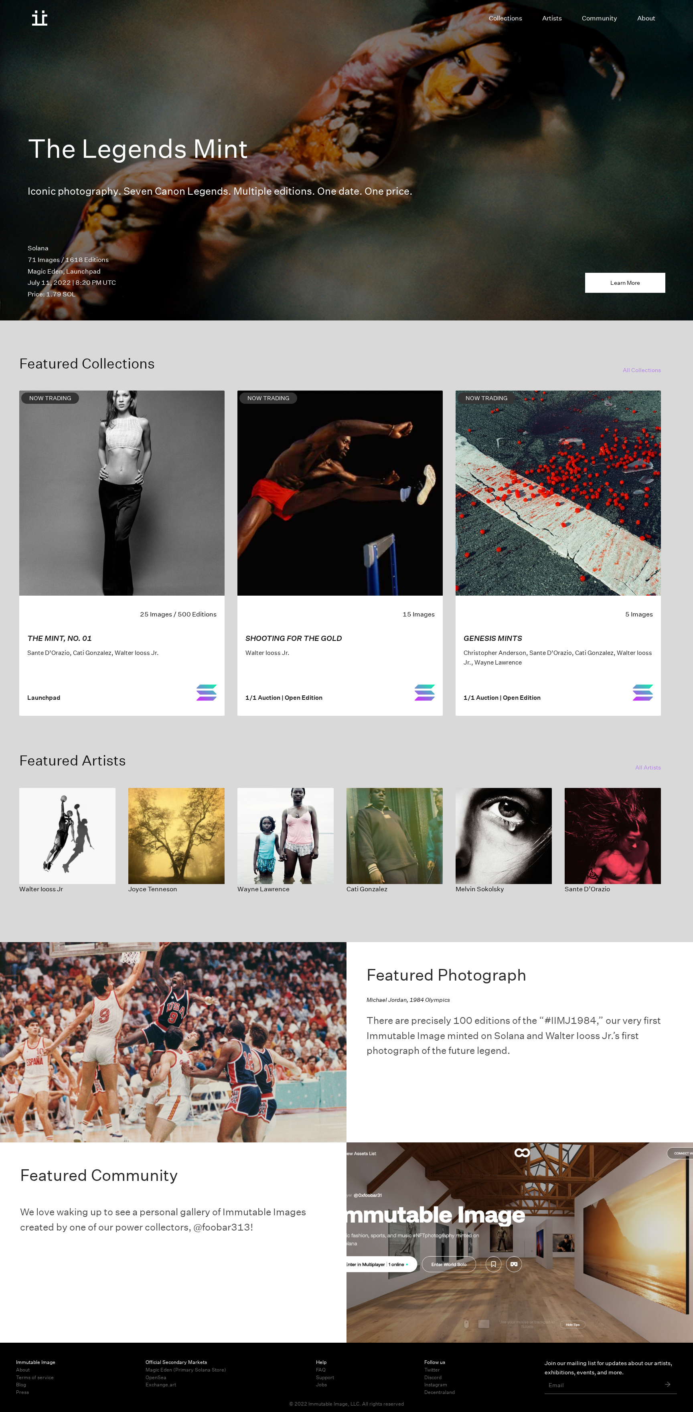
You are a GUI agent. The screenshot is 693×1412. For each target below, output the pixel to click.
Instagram (435, 1384)
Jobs (321, 1384)
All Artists (648, 767)
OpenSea (156, 1377)
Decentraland (439, 1392)
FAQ (321, 1369)
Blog (21, 1384)
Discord (433, 1377)
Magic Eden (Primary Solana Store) (186, 1369)
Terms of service (35, 1377)
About (23, 1369)
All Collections (642, 370)
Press (22, 1392)
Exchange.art (161, 1384)
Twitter (432, 1369)
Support (325, 1377)
